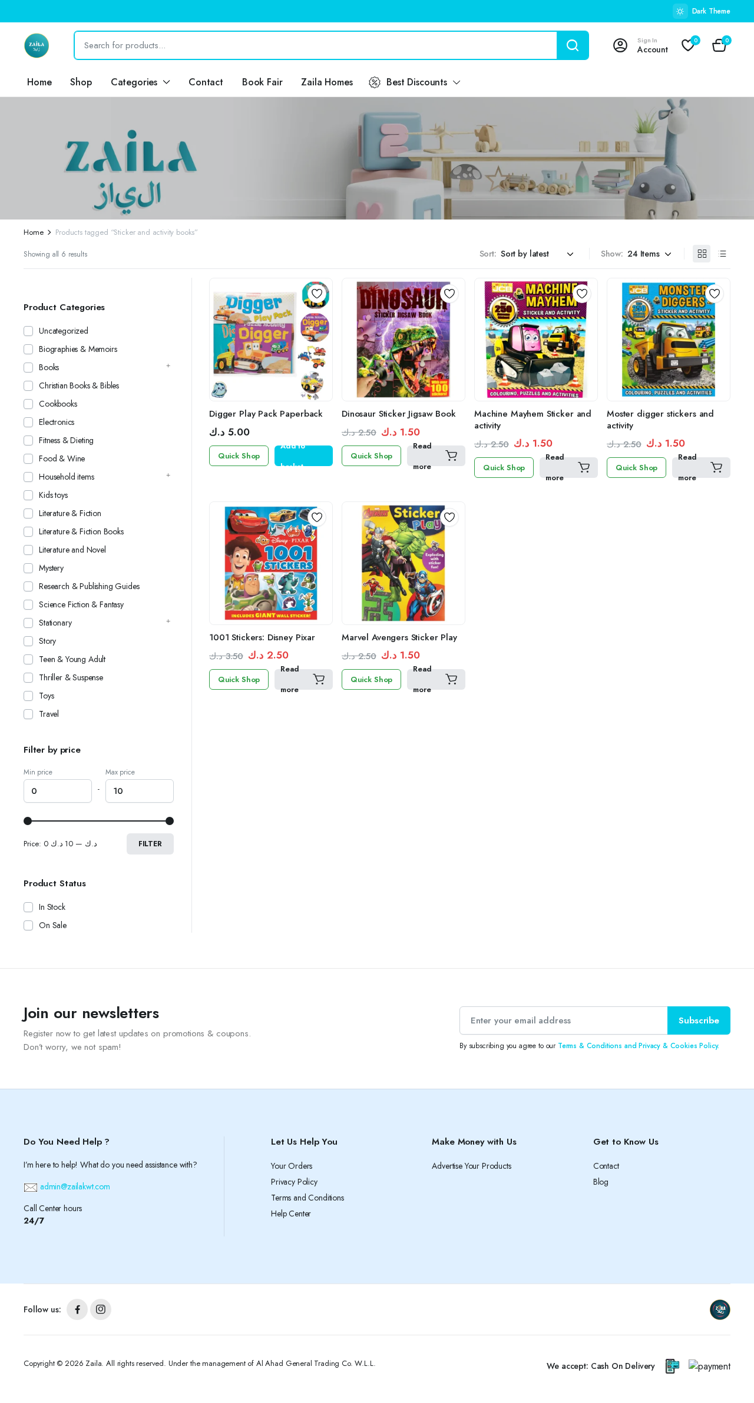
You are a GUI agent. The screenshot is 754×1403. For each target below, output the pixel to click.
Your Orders (291, 1166)
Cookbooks (58, 404)
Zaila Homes (326, 82)
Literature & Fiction (70, 513)
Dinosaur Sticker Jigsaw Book (399, 413)
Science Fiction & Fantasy (81, 604)
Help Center (291, 1213)
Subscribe (699, 1020)
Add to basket (292, 455)
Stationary (55, 623)
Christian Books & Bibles (79, 385)
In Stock (52, 907)
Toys (46, 695)
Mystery (51, 568)
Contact (205, 82)
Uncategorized (63, 331)
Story (47, 641)
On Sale (53, 925)
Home (39, 82)
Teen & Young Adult (72, 659)
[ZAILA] (37, 45)
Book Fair (262, 82)
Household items (66, 477)
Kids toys (53, 495)
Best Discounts (416, 82)
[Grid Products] (701, 253)
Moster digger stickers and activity (660, 419)
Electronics (56, 422)
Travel (49, 714)
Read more (422, 455)
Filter (150, 844)
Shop (80, 82)
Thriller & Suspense (71, 677)
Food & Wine (62, 458)
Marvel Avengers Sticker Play (399, 637)
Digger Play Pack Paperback (266, 413)
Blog (601, 1182)
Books (49, 367)
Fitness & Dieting (66, 440)
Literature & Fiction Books (81, 531)
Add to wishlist (316, 293)
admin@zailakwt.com (74, 1186)
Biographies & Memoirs (78, 349)
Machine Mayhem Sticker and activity (532, 419)
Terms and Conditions (307, 1197)
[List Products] (721, 253)
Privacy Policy (294, 1182)
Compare (321, 314)
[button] (719, 45)
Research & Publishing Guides (89, 586)
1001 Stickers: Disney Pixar (262, 637)
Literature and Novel (72, 550)
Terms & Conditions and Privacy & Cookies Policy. (638, 1045)
